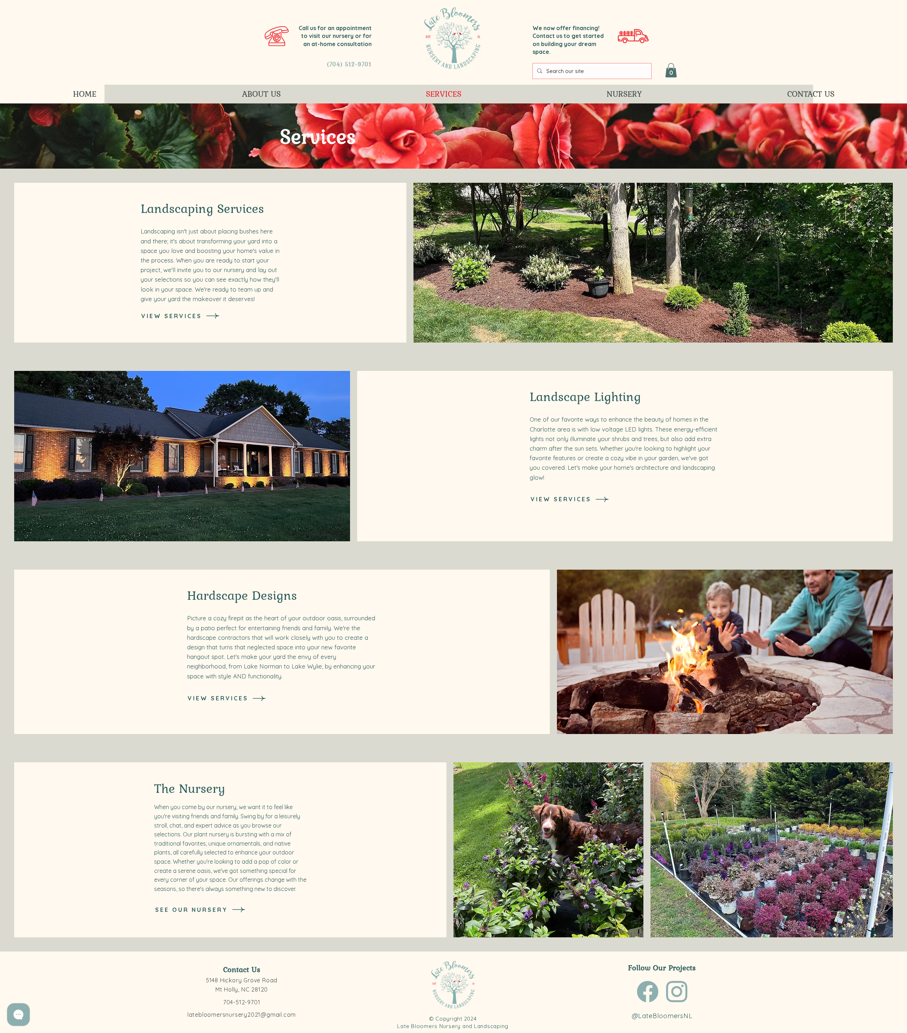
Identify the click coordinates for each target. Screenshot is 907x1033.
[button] (671, 70)
